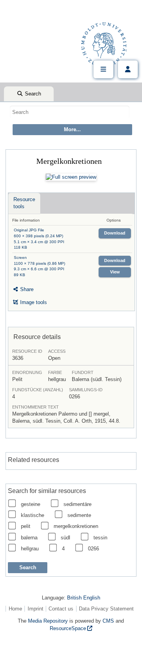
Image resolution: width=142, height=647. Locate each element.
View (115, 271)
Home (15, 609)
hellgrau (30, 549)
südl (65, 538)
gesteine (30, 504)
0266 (93, 549)
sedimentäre (78, 504)
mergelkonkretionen (76, 526)
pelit (25, 526)
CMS (108, 621)
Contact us (61, 609)
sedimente (79, 515)
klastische (32, 515)
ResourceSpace (68, 628)
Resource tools (24, 202)
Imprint (35, 609)
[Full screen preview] (71, 177)
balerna (29, 538)
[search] (69, 112)
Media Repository (48, 621)
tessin (100, 538)
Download (114, 233)
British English (83, 598)
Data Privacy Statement (106, 609)
